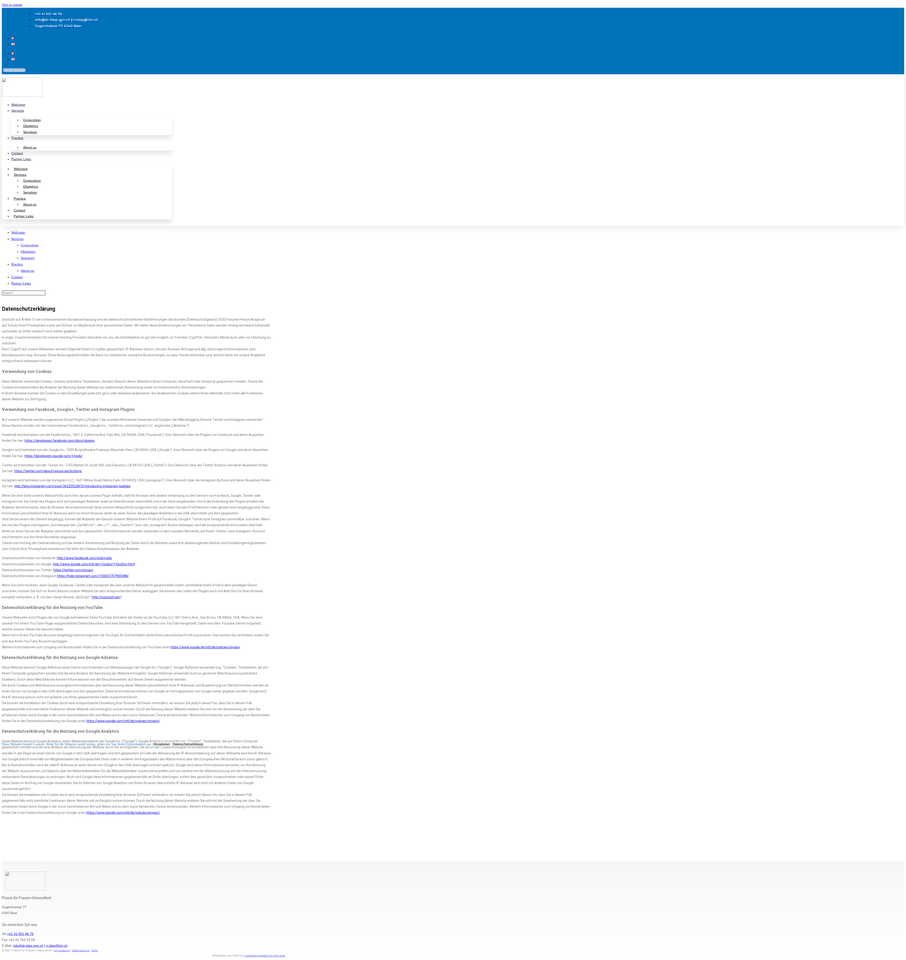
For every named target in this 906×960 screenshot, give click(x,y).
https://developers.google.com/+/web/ (54, 456)
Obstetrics (30, 126)
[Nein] (206, 745)
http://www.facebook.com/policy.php (84, 558)
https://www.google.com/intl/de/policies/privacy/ (123, 721)
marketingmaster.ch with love (264, 955)
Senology (30, 132)
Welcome (18, 105)
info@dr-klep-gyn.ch (28, 946)
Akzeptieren (161, 744)
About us (29, 147)
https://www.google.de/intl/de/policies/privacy (205, 647)
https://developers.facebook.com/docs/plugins (60, 441)
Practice (17, 138)
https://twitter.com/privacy (73, 570)
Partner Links (21, 159)
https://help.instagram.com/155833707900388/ (93, 576)
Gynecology (32, 120)
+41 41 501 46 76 (20, 934)
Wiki (95, 950)
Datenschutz (80, 950)
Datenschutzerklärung (188, 744)
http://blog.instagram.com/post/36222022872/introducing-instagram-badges (72, 486)
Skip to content (12, 5)
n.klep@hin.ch (56, 946)
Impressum (62, 950)
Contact (17, 153)
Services (17, 110)
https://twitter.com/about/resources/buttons (48, 471)
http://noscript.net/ (106, 597)
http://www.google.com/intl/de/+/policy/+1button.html (94, 564)
